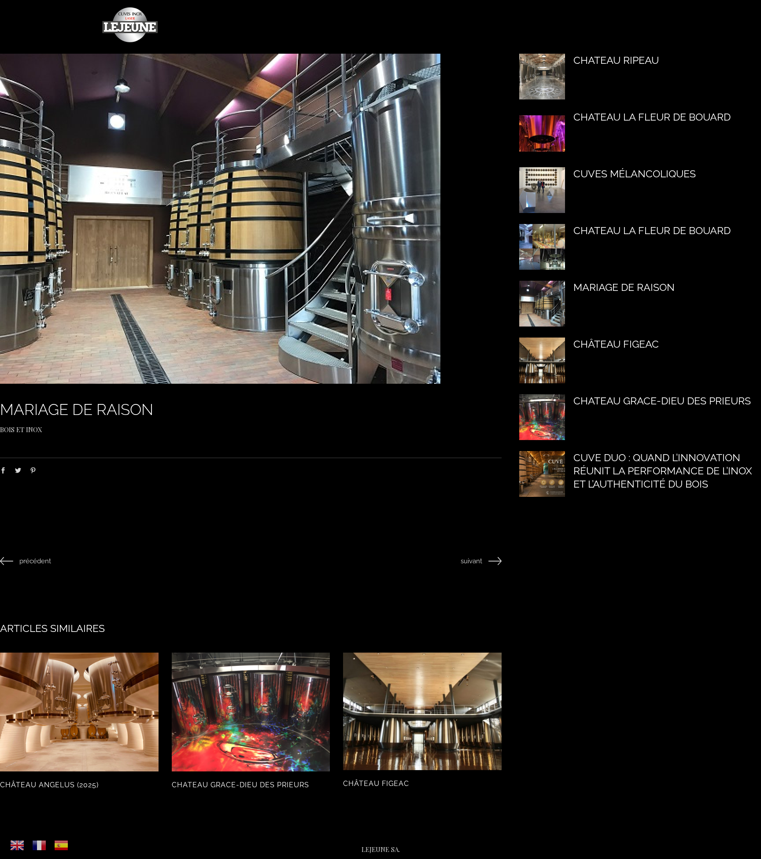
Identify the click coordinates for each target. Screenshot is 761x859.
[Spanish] (62, 844)
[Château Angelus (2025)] (79, 712)
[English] (18, 844)
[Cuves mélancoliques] (542, 190)
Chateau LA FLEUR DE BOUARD (652, 117)
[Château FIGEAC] (422, 712)
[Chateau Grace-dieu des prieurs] (251, 712)
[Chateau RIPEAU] (542, 76)
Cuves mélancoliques (634, 174)
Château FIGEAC (376, 783)
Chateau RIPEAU (616, 60)
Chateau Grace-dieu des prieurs (240, 785)
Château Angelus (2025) (49, 785)
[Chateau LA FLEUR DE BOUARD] (542, 133)
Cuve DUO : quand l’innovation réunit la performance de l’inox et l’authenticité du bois (662, 471)
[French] (40, 844)
